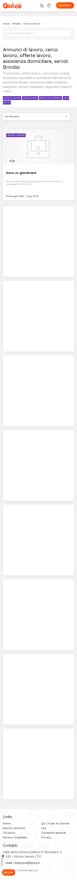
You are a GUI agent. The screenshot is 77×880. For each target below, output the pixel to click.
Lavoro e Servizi (16, 135)
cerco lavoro (30, 98)
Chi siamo (9, 832)
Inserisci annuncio (14, 828)
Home (7, 823)
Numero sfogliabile (15, 837)
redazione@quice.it (26, 863)
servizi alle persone (50, 98)
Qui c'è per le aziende (55, 823)
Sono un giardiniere (21, 173)
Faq (43, 828)
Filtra (9, 872)
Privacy (46, 837)
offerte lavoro (12, 98)
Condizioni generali (53, 832)
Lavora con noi (28, 870)
